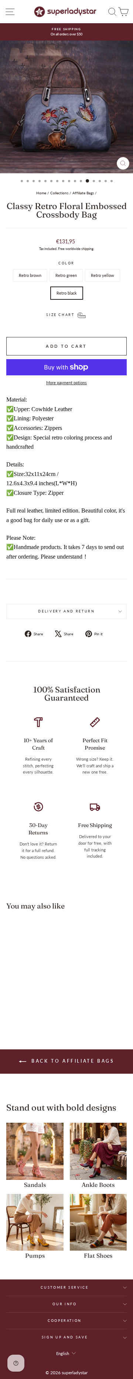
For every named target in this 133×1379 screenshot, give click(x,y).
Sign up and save (65, 1337)
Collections (59, 193)
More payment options (66, 382)
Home (41, 193)
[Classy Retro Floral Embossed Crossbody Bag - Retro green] (25, 1005)
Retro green (66, 275)
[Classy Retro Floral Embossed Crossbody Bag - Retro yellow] (33, 1005)
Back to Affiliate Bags (72, 1061)
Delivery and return (66, 611)
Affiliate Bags (83, 193)
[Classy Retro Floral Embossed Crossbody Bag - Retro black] (42, 1005)
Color (66, 263)
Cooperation (65, 1321)
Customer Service (64, 1287)
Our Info (64, 1304)
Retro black (67, 293)
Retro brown (30, 275)
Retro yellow (102, 275)
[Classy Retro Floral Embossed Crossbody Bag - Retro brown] (16, 1005)
